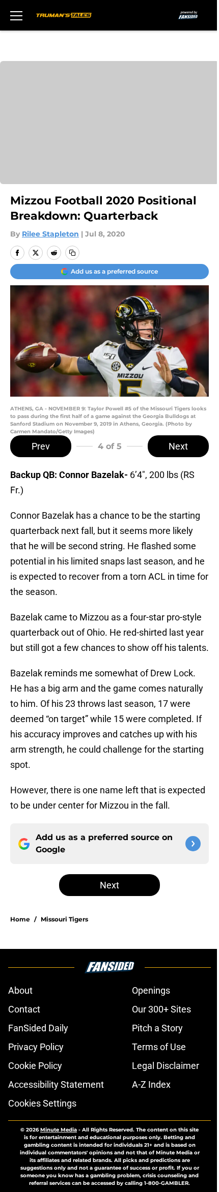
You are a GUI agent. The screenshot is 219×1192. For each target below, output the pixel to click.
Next (178, 446)
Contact (24, 1009)
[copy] (72, 253)
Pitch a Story (157, 1028)
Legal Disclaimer (165, 1065)
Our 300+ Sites (161, 1009)
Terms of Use (159, 1046)
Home (20, 919)
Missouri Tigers (64, 919)
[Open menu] (16, 15)
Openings (151, 990)
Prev (41, 446)
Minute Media (58, 1129)
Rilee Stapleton (50, 234)
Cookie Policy (35, 1065)
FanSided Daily (38, 1028)
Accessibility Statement (56, 1084)
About (20, 990)
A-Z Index (151, 1084)
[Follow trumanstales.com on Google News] (193, 843)
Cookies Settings (42, 1103)
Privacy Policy (36, 1046)
